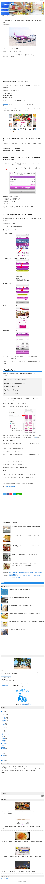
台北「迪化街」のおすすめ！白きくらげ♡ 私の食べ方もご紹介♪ (20, 605)
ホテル (32, 768)
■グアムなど (3, 743)
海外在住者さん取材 (14, 770)
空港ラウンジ (21, 770)
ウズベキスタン (5, 712)
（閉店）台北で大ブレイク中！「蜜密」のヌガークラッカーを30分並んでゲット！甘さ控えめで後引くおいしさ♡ (26, 622)
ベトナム (3, 723)
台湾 (6, 486)
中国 (2, 730)
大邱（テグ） (4, 734)
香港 (2, 736)
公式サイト (5, 104)
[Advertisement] (22, 67)
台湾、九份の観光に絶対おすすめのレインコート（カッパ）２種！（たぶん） (23, 629)
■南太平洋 (3, 755)
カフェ (17, 768)
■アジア (2, 711)
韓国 (2, 733)
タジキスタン (4, 718)
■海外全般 (3, 760)
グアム (3, 745)
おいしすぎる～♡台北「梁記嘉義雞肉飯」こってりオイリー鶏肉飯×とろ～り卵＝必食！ (25, 613)
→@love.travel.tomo (5, 681)
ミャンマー (4, 725)
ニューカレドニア (5, 756)
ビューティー (27, 768)
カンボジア (4, 714)
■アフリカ (3, 738)
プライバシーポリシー (5, 878)
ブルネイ (3, 721)
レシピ (37, 768)
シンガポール (4, 715)
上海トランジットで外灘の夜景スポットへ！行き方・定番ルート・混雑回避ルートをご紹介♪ (19, 871)
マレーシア (4, 724)
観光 (27, 770)
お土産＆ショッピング (10, 768)
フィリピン (4, 720)
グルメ (21, 768)
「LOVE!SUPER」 (5, 685)
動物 (41, 768)
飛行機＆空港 (12, 486)
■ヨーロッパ (3, 748)
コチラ (36, 437)
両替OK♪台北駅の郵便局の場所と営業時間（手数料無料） (25, 554)
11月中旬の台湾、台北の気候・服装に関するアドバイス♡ (19, 589)
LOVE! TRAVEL (6, 4)
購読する (3, 582)
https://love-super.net (26, 704)
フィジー (3, 758)
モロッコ (3, 741)
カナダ (3, 753)
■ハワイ (2, 747)
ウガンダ (3, 740)
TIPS (8, 486)
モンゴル (3, 727)
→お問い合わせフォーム (6, 676)
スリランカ (4, 717)
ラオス (3, 728)
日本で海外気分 (5, 770)
